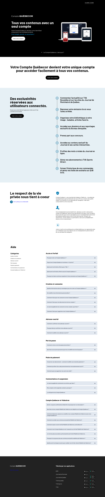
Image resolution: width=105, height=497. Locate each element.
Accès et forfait (14, 256)
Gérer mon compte (14, 470)
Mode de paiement (14, 265)
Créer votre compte (18, 38)
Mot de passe (13, 263)
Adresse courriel (14, 260)
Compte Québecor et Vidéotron (17, 270)
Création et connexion (15, 258)
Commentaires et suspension (17, 267)
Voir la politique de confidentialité (20, 201)
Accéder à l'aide (89, 2)
